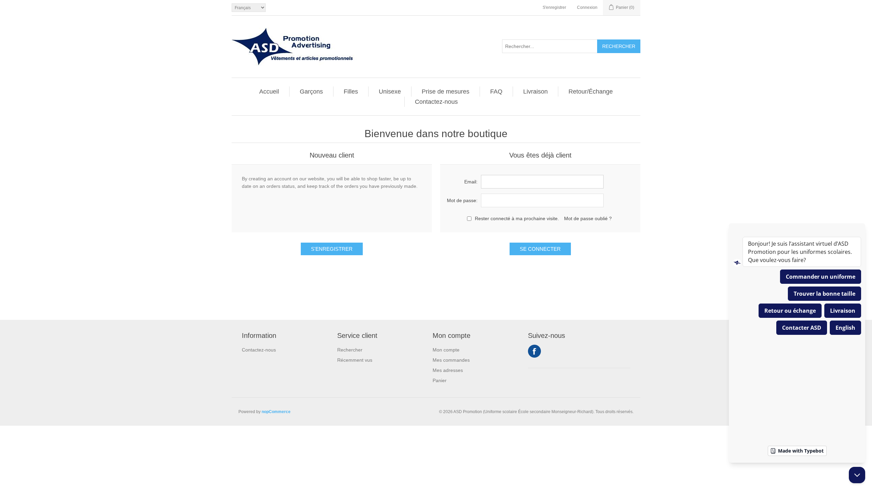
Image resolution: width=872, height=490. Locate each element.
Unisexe (390, 91)
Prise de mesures (445, 91)
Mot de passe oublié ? (588, 218)
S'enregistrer (554, 7)
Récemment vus (354, 360)
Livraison (535, 91)
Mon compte (446, 350)
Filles (351, 91)
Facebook (534, 351)
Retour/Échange (591, 91)
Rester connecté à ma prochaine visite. (517, 218)
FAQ (496, 91)
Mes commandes (451, 360)
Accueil (269, 91)
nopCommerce (276, 411)
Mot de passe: (462, 200)
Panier (440, 380)
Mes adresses (448, 370)
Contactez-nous (436, 101)
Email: (471, 181)
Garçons (311, 91)
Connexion (587, 7)
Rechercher (349, 350)
